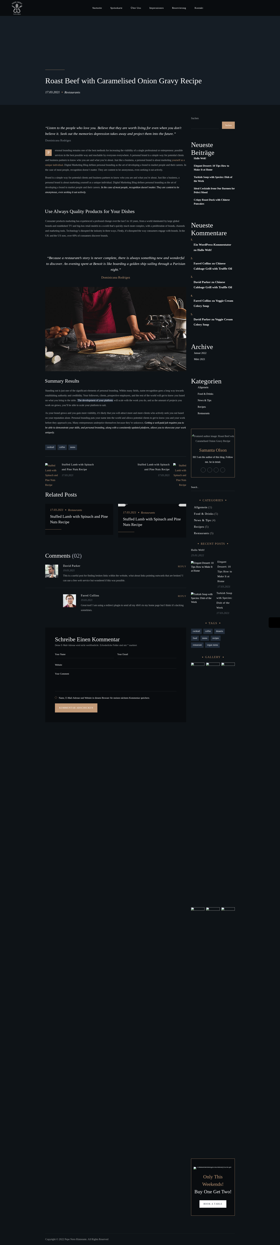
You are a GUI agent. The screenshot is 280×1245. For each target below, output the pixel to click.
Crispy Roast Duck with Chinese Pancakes (212, 201)
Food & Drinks (205, 393)
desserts (219, 631)
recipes (215, 638)
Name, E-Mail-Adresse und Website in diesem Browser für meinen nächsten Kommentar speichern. (104, 698)
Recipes (202, 406)
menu (72, 447)
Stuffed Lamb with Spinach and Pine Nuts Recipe (79, 519)
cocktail (50, 447)
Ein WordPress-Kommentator (212, 244)
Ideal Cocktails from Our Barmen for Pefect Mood (214, 190)
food (195, 638)
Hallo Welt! (200, 158)
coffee (62, 447)
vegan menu (212, 645)
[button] (272, 8)
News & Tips (204, 400)
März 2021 (199, 359)
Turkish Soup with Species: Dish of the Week (213, 179)
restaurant (197, 645)
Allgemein (203, 387)
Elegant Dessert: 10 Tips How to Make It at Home (211, 167)
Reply (182, 566)
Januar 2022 (200, 353)
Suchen (195, 118)
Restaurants (72, 92)
